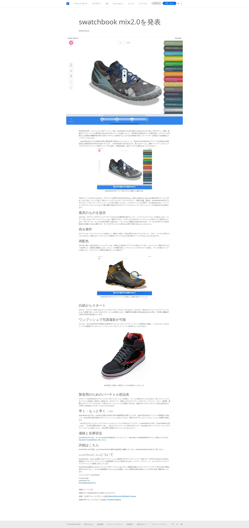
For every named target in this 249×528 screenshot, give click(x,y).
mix (107, 3)
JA (178, 3)
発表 (141, 133)
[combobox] (179, 4)
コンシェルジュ (118, 3)
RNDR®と (143, 324)
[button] (143, 3)
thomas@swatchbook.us (87, 483)
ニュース (131, 3)
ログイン (156, 3)
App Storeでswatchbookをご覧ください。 (93, 440)
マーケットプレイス (80, 3)
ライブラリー (96, 3)
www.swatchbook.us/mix (143, 449)
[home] (68, 3)
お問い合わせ (169, 3)
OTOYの (96, 324)
